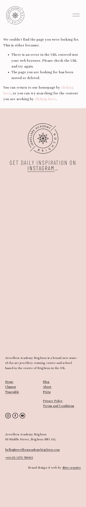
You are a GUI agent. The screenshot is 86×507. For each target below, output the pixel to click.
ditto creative (71, 467)
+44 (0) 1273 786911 (19, 457)
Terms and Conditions (58, 406)
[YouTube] (22, 415)
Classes (10, 387)
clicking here (45, 99)
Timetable (12, 392)
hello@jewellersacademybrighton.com (32, 449)
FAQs (47, 392)
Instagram (41, 168)
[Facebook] (15, 415)
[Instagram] (8, 415)
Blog (46, 382)
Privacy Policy (53, 401)
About (47, 387)
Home (9, 382)
